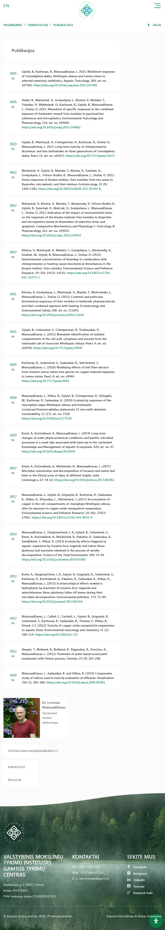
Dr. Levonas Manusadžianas (54, 704)
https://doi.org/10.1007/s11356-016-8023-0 (62, 517)
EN (6, 5)
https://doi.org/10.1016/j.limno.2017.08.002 (84, 480)
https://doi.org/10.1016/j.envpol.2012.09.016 (52, 601)
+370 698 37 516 (92, 872)
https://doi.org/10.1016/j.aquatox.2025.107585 (65, 85)
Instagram (140, 873)
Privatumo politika (60, 916)
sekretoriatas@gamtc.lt (94, 878)
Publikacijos (16, 767)
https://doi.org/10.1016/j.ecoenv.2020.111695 (53, 315)
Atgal (157, 25)
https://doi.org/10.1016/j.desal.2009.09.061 (75, 682)
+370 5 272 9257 (89, 867)
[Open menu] (157, 6)
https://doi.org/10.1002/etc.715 (56, 634)
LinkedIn (139, 880)
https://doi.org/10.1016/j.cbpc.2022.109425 (51, 235)
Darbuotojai (38, 25)
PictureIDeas (126, 916)
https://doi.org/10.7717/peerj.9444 (45, 381)
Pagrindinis (12, 25)
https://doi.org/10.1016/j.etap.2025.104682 (51, 127)
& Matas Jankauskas (148, 916)
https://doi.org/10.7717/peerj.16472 (90, 156)
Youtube (138, 886)
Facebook (139, 867)
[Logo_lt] (87, 20)
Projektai (14, 780)
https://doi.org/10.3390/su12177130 (47, 418)
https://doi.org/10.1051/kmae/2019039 (48, 451)
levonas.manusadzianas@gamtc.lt (21, 750)
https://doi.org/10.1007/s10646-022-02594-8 (69, 189)
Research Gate (143, 893)
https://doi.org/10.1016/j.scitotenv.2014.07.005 (54, 559)
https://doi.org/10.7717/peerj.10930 (57, 348)
